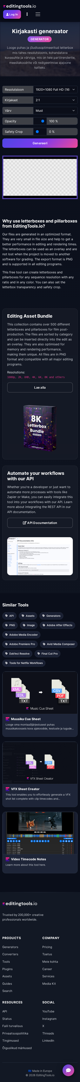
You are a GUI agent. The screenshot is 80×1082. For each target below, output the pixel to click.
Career (47, 969)
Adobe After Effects (59, 625)
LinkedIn (48, 1040)
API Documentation (41, 523)
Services (48, 976)
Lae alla (40, 387)
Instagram (49, 1019)
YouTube (48, 1011)
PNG (12, 625)
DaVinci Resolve (19, 653)
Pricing (47, 947)
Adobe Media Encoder (23, 634)
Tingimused (10, 1040)
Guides (7, 983)
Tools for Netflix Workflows (26, 663)
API (11, 615)
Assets (30, 615)
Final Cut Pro (50, 653)
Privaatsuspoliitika (15, 1033)
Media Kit (49, 983)
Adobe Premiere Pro (22, 644)
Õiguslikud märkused (17, 1048)
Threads (48, 1033)
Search (7, 991)
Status (7, 1019)
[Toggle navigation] (37, 14)
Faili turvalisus (12, 1026)
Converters (10, 954)
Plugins (7, 969)
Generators (53, 615)
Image (31, 625)
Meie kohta (50, 961)
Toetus (47, 954)
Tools (6, 961)
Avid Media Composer (61, 644)
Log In (13, 14)
